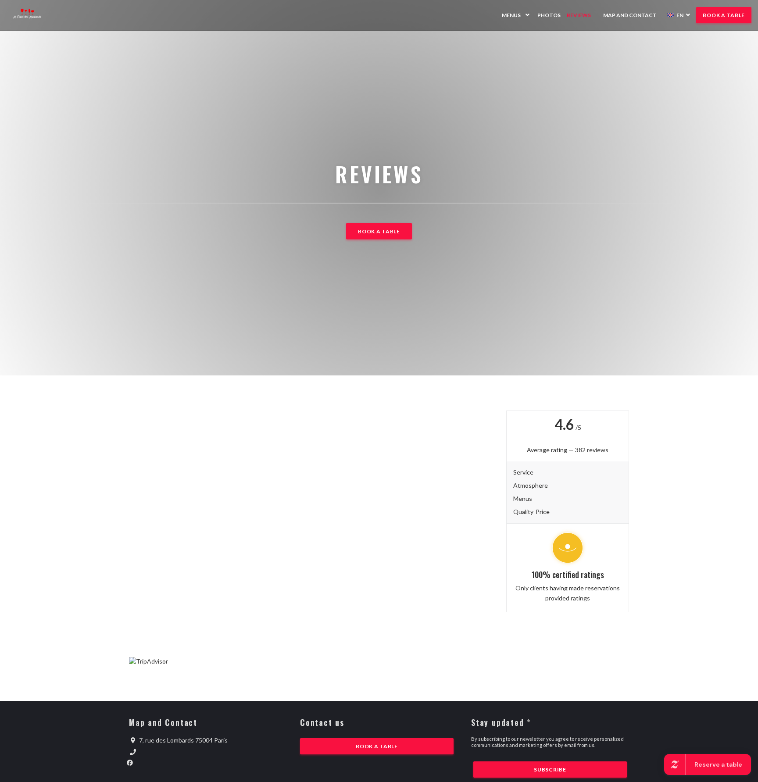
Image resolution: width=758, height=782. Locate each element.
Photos (549, 15)
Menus (511, 15)
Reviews (579, 15)
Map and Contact (630, 15)
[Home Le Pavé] (32, 15)
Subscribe (550, 769)
